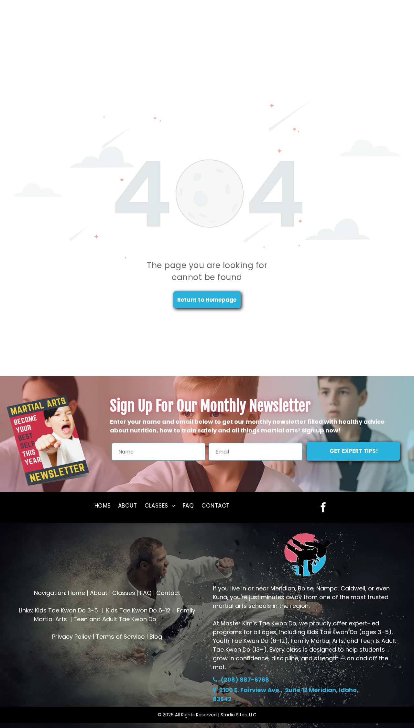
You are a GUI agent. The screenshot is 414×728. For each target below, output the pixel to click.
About (98, 593)
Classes (123, 593)
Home (76, 593)
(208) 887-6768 (245, 680)
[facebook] (323, 508)
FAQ (145, 593)
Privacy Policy (71, 637)
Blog (155, 637)
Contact (168, 593)
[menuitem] (102, 506)
